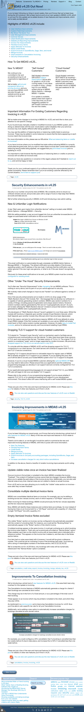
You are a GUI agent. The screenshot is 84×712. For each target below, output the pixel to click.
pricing (65, 691)
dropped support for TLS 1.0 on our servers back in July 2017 (30, 343)
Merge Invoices (17, 53)
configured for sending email (18, 276)
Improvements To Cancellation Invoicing (39, 576)
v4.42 (58, 696)
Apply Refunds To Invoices (21, 47)
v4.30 (52, 696)
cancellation (18, 568)
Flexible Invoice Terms (19, 45)
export (34, 568)
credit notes (27, 568)
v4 (58, 695)
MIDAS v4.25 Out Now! (27, 6)
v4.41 (55, 696)
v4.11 (64, 695)
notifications (54, 691)
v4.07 (61, 695)
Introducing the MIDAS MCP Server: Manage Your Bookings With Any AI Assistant (13, 690)
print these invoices (59, 148)
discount (70, 684)
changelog (46, 286)
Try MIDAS (37, 1)
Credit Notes (15, 449)
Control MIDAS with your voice (46, 707)
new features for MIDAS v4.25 (19, 435)
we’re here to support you (30, 172)
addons (54, 682)
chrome (72, 682)
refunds (58, 568)
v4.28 (81, 695)
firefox (53, 686)
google (60, 686)
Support (62, 1)
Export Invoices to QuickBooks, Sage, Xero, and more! (31, 51)
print (69, 691)
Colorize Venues (17, 37)
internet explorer (75, 686)
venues (62, 696)
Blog (70, 1)
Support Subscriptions (39, 79)
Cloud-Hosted (61, 76)
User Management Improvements (23, 35)
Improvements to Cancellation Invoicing (26, 55)
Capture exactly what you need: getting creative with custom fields (14, 701)
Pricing (45, 1)
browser (64, 682)
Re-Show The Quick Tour (20, 33)
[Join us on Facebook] (36, 710)
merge (52, 568)
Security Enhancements (20, 57)
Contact (78, 1)
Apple (59, 682)
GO (33, 687)
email (76, 684)
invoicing (46, 568)
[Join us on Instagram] (48, 710)
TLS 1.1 (23, 399)
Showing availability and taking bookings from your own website (15, 698)
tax (62, 568)
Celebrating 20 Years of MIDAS (65, 707)
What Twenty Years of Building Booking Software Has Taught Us (14, 686)
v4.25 (16, 177)
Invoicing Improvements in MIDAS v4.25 (39, 407)
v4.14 (70, 695)
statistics (72, 693)
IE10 (65, 686)
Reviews (54, 1)
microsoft (72, 689)
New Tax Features (17, 446)
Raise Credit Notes (18, 49)
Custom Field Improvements (21, 31)
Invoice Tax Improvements (21, 43)
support (77, 693)
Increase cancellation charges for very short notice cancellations (35, 459)
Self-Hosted (36, 76)
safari (60, 693)
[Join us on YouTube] (42, 710)
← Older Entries (9, 672)
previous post (26, 604)
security (17, 399)
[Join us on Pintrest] (51, 710)
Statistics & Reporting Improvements (24, 41)
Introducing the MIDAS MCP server (27, 707)
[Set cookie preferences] (3, 708)
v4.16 (73, 695)
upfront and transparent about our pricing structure (17, 86)
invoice (40, 568)
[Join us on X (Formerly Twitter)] (33, 710)
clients (76, 682)
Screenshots (27, 1)
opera (61, 691)
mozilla (80, 689)
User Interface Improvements (22, 29)
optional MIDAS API (62, 361)
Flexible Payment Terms (20, 448)
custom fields (63, 684)
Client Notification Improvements (23, 39)
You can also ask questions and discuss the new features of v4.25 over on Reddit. (44, 393)
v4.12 (67, 695)
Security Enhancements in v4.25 (34, 185)
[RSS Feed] (2, 679)
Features (19, 1)
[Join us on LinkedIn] (39, 710)
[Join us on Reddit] (45, 710)
